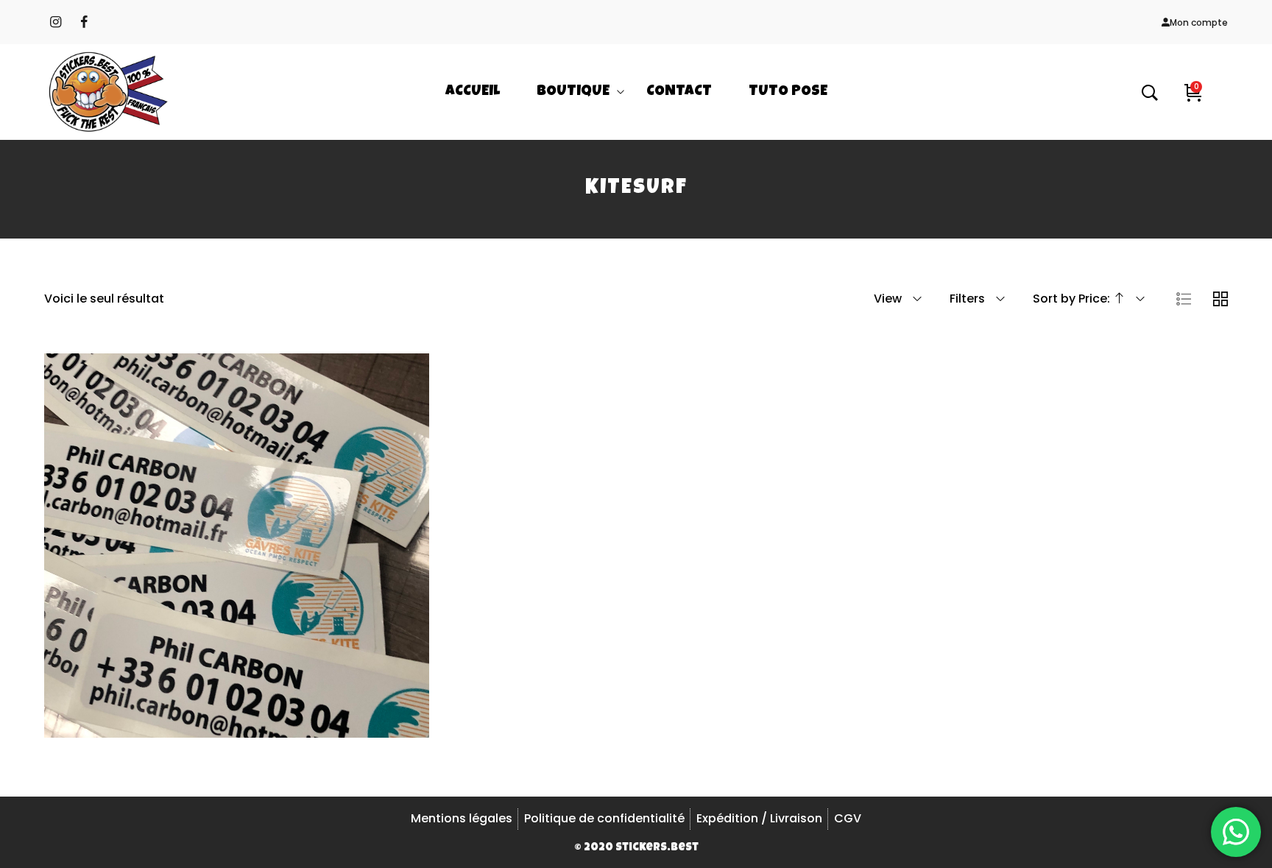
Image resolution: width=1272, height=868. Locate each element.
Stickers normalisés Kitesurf (236, 539)
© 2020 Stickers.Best (636, 847)
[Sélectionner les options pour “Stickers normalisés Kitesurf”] (216, 598)
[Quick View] (256, 598)
